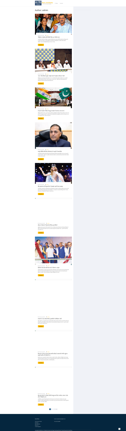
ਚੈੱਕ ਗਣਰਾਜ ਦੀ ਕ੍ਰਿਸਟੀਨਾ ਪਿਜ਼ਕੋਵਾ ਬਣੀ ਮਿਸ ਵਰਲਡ (50, 186)
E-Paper (56, 3)
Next (56, 409)
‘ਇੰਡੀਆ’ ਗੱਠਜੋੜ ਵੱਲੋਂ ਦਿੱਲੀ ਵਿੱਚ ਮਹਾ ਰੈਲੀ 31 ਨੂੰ (48, 37)
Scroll (119, 429)
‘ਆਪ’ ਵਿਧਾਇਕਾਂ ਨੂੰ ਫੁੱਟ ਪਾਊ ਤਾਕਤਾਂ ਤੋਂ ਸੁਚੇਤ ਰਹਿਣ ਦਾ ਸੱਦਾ (51, 76)
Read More (41, 44)
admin (47, 35)
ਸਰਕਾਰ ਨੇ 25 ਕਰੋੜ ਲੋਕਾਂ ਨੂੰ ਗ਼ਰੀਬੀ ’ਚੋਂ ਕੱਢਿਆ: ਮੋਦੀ (50, 318)
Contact (61, 3)
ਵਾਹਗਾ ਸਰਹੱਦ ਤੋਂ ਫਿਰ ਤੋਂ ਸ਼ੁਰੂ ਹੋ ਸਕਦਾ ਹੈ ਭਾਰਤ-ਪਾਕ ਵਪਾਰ (51, 111)
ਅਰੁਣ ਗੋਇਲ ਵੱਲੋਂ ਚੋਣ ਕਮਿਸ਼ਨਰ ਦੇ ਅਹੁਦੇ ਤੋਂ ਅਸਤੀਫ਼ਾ (50, 151)
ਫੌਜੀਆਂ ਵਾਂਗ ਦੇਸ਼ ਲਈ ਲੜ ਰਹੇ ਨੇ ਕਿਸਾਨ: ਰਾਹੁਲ (48, 267)
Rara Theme (62, 430)
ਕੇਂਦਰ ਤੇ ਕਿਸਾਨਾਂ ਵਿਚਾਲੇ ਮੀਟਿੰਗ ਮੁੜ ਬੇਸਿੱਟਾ (48, 225)
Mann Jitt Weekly (47, 3)
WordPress (70, 430)
